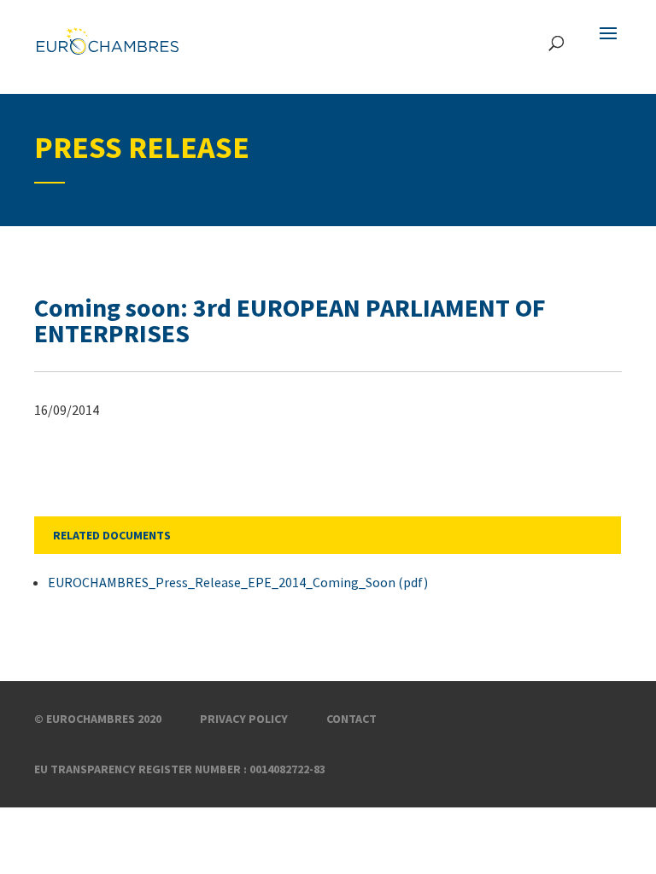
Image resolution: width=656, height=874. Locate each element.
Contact (351, 718)
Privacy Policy (244, 718)
